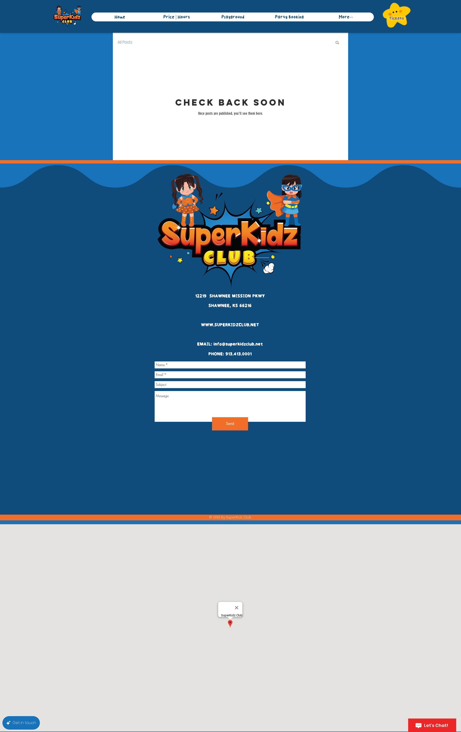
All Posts (125, 42)
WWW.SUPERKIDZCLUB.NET (230, 325)
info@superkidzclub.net (238, 344)
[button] (337, 42)
